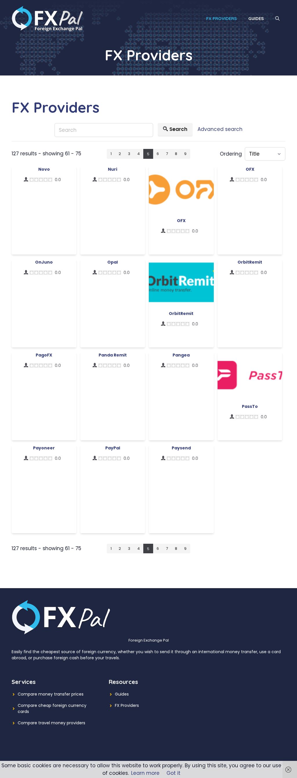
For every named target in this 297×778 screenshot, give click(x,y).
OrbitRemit (181, 313)
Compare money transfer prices (51, 694)
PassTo (250, 406)
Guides (256, 18)
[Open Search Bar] (277, 18)
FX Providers (221, 18)
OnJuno (44, 262)
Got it (173, 773)
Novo (44, 169)
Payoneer (44, 448)
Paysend (181, 448)
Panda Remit (113, 355)
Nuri (112, 169)
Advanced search (220, 129)
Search (178, 129)
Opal (112, 262)
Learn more (145, 773)
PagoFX (44, 355)
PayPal (112, 448)
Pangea (181, 355)
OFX (181, 221)
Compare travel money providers (51, 723)
